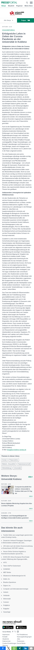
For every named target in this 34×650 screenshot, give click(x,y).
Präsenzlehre (13, 460)
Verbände (6, 595)
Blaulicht (11, 6)
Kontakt (4, 637)
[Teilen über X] (8, 648)
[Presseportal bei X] (14, 632)
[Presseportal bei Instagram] (17, 631)
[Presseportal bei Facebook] (12, 632)
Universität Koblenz (8, 30)
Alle (30, 477)
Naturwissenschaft (24, 464)
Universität (17, 468)
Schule (4, 460)
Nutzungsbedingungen (24, 637)
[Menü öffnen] (31, 2)
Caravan (6, 602)
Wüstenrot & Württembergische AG (14, 575)
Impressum (6, 634)
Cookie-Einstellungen (9, 643)
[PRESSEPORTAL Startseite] (9, 2)
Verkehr (5, 592)
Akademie (5, 639)
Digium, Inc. (7, 585)
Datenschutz (6, 641)
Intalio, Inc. (6, 579)
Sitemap (5, 645)
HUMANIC (6, 569)
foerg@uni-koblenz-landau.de (16, 449)
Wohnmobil (7, 599)
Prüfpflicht (6, 605)
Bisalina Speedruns (9, 582)
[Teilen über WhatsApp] (14, 648)
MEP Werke (7, 572)
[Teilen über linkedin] (25, 648)
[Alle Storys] (17, 16)
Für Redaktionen (22, 634)
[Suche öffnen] (27, 2)
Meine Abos (29, 6)
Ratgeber (6, 608)
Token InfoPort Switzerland (11, 566)
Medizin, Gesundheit (8, 464)
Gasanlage (6, 612)
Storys (3, 6)
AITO (5, 562)
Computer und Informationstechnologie (15, 589)
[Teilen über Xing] (20, 648)
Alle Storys (7, 20)
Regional (19, 6)
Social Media (21, 643)
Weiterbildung (6, 468)
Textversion (20, 641)
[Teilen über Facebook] (3, 648)
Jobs (18, 639)
